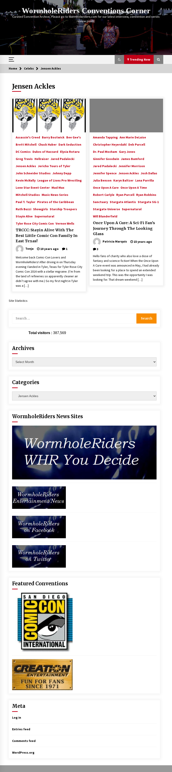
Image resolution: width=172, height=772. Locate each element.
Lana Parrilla (144, 180)
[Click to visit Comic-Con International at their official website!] (42, 622)
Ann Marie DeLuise (133, 137)
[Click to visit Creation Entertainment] (42, 674)
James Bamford (132, 158)
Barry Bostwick (53, 137)
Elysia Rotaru (70, 151)
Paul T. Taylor (25, 201)
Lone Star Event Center (33, 187)
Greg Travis (24, 158)
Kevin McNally (26, 180)
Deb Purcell (136, 144)
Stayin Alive (24, 216)
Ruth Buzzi (23, 209)
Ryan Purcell (125, 194)
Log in (16, 717)
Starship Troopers (63, 209)
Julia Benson (102, 180)
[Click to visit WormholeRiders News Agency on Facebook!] (39, 527)
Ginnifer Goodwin (106, 158)
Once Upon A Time (133, 187)
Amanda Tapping (105, 137)
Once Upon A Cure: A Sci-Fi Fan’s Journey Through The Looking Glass (124, 228)
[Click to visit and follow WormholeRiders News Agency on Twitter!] (39, 556)
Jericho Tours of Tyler (54, 166)
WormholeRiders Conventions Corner (86, 10)
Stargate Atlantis (123, 201)
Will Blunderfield (105, 216)
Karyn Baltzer (123, 180)
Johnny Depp (61, 173)
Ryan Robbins (146, 194)
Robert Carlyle (103, 194)
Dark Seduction (69, 144)
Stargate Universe (106, 209)
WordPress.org (23, 752)
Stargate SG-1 (148, 201)
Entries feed (21, 729)
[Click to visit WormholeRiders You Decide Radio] (84, 452)
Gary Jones (127, 151)
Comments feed (24, 741)
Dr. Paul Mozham (105, 151)
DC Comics (23, 151)
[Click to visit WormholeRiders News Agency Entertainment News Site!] (39, 497)
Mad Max (58, 187)
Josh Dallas (149, 173)
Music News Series (55, 194)
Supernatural (44, 216)
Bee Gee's (73, 137)
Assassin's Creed (28, 137)
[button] (119, 59)
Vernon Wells (65, 223)
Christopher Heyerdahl (110, 144)
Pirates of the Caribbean (55, 201)
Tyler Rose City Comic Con (35, 223)
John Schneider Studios (33, 173)
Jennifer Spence (105, 173)
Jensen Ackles (26, 166)
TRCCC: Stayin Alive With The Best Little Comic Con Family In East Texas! (46, 235)
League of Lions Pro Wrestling (59, 180)
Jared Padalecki (62, 158)
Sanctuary (100, 201)
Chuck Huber (47, 144)
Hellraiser (41, 158)
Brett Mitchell (26, 144)
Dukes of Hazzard (45, 151)
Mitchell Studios (28, 194)
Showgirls (40, 209)
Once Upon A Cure (106, 187)
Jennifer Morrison (131, 166)
